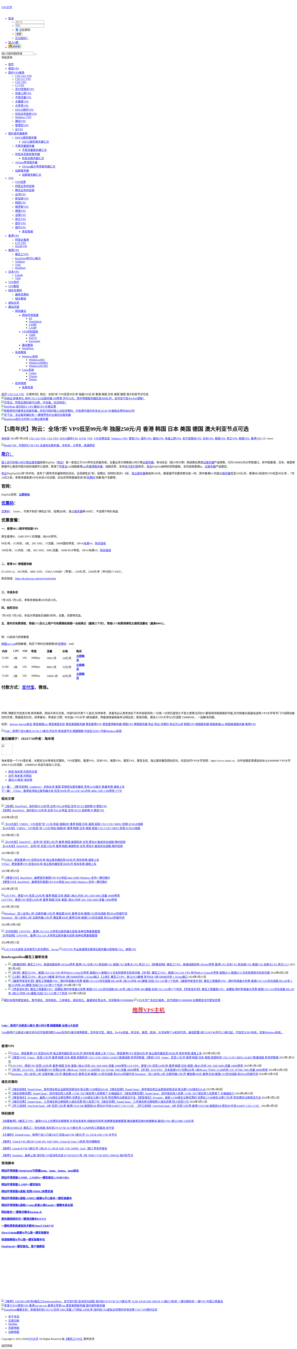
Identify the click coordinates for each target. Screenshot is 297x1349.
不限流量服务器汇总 (34, 150)
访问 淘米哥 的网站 (20, 775)
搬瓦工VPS (22, 254)
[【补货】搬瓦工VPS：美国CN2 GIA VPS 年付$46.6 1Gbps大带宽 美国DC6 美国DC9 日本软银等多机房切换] (74, 972)
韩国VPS (20, 202)
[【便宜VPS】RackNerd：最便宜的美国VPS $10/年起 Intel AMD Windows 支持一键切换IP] (55, 877)
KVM (82, 438)
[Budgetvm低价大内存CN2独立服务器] (24, 419)
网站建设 (20, 311)
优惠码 (91, 477)
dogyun (14, 724)
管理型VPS (22, 125)
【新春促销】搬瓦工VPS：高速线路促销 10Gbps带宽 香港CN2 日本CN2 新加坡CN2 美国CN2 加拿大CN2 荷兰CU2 (219, 964)
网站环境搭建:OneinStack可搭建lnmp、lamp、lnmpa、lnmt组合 (40, 1170)
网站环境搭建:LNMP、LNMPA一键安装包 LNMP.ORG (35, 1177)
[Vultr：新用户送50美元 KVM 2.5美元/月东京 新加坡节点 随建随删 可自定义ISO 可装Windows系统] (61, 731)
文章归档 (13, 1320)
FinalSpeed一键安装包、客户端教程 (23, 1246)
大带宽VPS (22, 105)
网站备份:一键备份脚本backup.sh (21, 1212)
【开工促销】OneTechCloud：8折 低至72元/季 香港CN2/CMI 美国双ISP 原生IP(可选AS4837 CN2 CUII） (198, 1105)
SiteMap (12, 1324)
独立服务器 (138, 473)
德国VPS (20, 210)
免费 (86, 543)
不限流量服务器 (24, 145)
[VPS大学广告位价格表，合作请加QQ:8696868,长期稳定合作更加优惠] (177, 1000)
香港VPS (13, 235)
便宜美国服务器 (75, 724)
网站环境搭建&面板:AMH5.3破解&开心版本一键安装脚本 (36, 1198)
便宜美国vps (40, 724)
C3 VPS (19, 85)
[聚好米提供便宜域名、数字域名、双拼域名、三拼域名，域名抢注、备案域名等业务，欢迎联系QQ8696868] (67, 1000)
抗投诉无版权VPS (26, 113)
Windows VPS (23, 117)
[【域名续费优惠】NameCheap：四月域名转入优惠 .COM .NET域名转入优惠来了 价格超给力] (65, 1093)
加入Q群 (13, 42)
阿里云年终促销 (24, 186)
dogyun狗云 (25, 724)
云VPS (19, 129)
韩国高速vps (217, 724)
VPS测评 (13, 282)
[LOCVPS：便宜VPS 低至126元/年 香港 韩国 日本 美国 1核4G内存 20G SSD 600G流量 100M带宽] (60, 895)
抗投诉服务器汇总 (33, 158)
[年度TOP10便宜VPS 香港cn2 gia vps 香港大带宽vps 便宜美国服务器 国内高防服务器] (53, 1305)
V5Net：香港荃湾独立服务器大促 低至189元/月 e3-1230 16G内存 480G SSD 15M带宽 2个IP (61, 790)
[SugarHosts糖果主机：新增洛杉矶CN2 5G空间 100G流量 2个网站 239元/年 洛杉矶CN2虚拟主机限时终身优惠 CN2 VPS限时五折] (79, 1309)
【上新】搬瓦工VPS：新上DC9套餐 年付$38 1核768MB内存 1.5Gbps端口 (144, 976)
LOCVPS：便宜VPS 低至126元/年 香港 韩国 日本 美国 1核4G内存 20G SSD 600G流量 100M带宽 (59, 899)
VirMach (20, 261)
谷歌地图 (13, 1332)
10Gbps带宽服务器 (26, 162)
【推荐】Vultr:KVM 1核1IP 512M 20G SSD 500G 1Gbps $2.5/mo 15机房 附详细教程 (50, 1141)
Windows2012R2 (38, 365)
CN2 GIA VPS (23, 75)
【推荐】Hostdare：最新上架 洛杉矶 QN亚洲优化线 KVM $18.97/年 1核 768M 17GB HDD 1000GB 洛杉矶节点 (67, 1155)
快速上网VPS (23, 93)
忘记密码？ (22, 38)
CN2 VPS (20, 82)
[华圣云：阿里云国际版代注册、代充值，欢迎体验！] (34, 402)
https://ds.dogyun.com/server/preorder (35, 578)
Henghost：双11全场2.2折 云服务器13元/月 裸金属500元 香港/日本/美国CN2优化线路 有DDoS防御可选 (63, 917)
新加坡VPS (22, 198)
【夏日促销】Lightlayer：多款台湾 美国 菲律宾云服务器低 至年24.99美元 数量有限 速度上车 (63, 786)
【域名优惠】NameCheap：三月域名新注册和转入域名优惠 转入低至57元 (144, 1101)
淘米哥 (5, 438)
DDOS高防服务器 (26, 137)
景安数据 (27, 231)
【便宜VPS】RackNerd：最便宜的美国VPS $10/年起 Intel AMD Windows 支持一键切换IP (54, 881)
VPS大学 (6, 7)
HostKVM (21, 246)
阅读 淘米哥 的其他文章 (22, 771)
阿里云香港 (22, 239)
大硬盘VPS (22, 101)
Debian (33, 379)
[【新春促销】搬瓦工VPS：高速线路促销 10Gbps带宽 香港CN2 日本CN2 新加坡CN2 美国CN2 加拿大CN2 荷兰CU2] (79, 964)
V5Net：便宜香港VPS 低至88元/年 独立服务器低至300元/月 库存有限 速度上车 (48, 864)
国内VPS (20, 227)
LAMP (33, 327)
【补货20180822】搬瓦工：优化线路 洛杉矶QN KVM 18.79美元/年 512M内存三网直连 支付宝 (57, 1127)
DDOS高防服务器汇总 (35, 141)
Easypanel (34, 341)
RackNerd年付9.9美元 (28, 258)
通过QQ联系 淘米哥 (20, 779)
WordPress (28, 348)
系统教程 (20, 352)
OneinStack (35, 321)
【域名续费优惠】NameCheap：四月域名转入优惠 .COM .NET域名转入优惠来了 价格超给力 (178, 1093)
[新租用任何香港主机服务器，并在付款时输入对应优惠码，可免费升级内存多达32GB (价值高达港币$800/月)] (68, 410)
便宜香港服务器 (112, 724)
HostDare (20, 267)
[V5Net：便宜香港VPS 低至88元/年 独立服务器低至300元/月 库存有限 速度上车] (50, 859)
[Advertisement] (104, 1275)
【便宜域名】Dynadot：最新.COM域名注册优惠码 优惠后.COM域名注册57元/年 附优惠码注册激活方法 (198, 1097)
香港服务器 (96, 466)
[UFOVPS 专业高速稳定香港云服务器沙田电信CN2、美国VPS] (97, 949)
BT (30, 318)
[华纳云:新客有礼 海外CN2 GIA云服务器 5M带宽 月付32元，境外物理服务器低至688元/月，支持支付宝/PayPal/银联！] (73, 398)
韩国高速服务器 (234, 724)
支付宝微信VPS (24, 89)
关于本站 (13, 1316)
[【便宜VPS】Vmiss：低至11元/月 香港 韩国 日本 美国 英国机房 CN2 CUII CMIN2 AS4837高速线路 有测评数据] (76, 1057)
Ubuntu (33, 376)
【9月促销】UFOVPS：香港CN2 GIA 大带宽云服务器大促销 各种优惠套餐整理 (49, 935)
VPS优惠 (20, 182)
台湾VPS (20, 194)
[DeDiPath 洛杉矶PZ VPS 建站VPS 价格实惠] (28, 406)
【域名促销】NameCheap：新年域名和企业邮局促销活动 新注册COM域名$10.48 (157, 1089)
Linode (19, 275)
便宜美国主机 (56, 724)
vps (84, 466)
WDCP (33, 338)
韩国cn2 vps (8, 643)
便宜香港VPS (94, 724)
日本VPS (13, 271)
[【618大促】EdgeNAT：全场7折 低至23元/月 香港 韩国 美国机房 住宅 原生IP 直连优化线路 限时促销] (63, 842)
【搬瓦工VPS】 (73, 1338)
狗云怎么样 (176, 724)
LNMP (33, 324)
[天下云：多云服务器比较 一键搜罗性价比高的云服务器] (36, 414)
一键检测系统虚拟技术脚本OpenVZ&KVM (27, 1225)
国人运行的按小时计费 (15, 462)
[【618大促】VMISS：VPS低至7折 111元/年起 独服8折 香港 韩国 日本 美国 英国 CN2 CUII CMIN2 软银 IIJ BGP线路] (72, 824)
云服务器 (34, 462)
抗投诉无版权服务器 (27, 154)
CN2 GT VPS (23, 79)
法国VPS (20, 215)
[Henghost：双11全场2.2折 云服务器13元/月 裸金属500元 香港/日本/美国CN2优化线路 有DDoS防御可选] (64, 913)
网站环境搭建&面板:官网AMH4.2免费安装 (27, 1191)
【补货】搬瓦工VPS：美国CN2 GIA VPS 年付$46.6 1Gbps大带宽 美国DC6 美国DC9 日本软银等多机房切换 (205, 972)
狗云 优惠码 (161, 724)
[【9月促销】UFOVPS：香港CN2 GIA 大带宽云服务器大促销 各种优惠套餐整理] (50, 931)
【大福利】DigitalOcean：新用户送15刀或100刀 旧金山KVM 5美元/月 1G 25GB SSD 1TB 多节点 (59, 1134)
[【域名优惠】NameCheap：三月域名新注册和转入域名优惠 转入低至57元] (54, 1101)
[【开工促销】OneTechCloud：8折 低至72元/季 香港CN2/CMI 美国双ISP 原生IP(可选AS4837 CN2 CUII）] (72, 1105)
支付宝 (28, 687)
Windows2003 (37, 359)
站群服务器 (22, 170)
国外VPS (20, 223)
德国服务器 (140, 724)
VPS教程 (13, 286)
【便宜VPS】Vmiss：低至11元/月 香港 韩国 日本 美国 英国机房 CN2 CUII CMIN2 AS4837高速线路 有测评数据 (211, 1057)
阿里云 (63, 466)
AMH (32, 335)
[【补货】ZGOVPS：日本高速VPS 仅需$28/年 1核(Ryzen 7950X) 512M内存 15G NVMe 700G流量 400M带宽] (74, 1069)
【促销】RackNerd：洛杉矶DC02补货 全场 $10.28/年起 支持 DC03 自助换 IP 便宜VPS (52, 810)
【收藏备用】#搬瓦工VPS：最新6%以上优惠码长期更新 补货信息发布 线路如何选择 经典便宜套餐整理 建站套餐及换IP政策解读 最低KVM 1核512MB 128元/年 (97, 1121)
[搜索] (35, 54)
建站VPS (20, 121)
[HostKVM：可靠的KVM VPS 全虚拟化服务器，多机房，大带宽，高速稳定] (48, 445)
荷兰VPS (20, 219)
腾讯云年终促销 (24, 190)
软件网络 (20, 383)
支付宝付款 (131, 466)
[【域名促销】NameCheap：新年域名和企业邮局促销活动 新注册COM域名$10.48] (58, 1089)
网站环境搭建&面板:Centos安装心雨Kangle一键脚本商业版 (37, 1205)
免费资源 (27, 387)
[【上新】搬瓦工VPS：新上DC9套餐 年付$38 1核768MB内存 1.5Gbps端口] (54, 976)
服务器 (226, 473)
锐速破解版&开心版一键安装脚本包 (23, 1239)
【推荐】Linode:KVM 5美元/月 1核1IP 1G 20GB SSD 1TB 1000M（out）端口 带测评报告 (54, 1148)
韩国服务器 (202, 724)
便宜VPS (13, 68)
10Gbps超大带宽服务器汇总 (38, 166)
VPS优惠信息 (102, 438)
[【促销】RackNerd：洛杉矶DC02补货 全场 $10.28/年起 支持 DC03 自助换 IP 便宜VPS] (54, 806)
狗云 (60, 462)
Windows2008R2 (38, 362)
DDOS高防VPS (24, 109)
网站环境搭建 (30, 315)
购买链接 (100, 543)
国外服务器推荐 (18, 133)
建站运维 (13, 306)
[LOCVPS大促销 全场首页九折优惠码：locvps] (30, 949)
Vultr (18, 264)
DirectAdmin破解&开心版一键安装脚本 (25, 1232)
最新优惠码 (22, 294)
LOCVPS (20, 243)
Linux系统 (28, 369)
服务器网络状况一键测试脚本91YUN (23, 1218)
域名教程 (20, 298)
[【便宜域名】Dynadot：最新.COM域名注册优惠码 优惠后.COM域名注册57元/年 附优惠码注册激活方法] (72, 1097)
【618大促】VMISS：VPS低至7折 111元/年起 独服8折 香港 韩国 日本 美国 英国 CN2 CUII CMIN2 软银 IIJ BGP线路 (70, 828)
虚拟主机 (13, 302)
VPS (10, 178)
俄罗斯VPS (22, 206)
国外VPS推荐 (16, 72)
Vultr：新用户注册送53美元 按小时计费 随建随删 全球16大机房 (39, 1025)
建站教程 (27, 345)
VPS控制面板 (30, 331)
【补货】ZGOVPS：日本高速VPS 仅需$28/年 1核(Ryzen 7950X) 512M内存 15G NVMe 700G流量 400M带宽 (204, 1069)
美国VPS (13, 250)
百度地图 (13, 1327)
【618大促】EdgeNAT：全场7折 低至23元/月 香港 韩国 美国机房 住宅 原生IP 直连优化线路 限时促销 (62, 846)
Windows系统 (30, 356)
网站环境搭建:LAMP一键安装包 (21, 1184)
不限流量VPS (23, 97)
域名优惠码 (15, 290)
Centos (32, 373)
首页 (11, 64)
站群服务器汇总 (31, 174)
